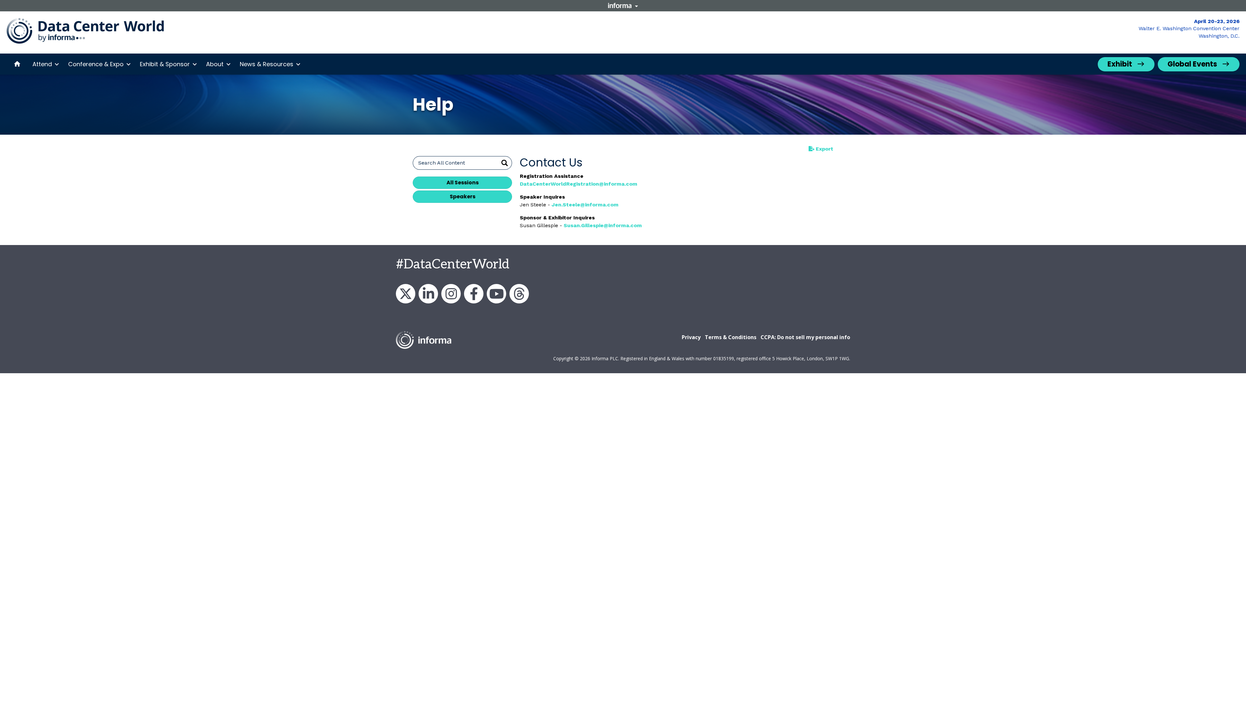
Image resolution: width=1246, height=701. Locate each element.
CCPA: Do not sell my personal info (805, 337)
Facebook (473, 293)
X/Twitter (405, 293)
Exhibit (1119, 64)
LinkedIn (428, 293)
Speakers (462, 196)
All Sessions (462, 182)
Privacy (691, 337)
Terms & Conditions (730, 337)
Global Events (1192, 64)
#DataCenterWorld (452, 264)
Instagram (451, 293)
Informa (623, 5)
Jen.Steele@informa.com (585, 205)
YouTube (496, 293)
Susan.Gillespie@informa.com (603, 225)
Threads (519, 293)
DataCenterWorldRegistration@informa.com (578, 184)
